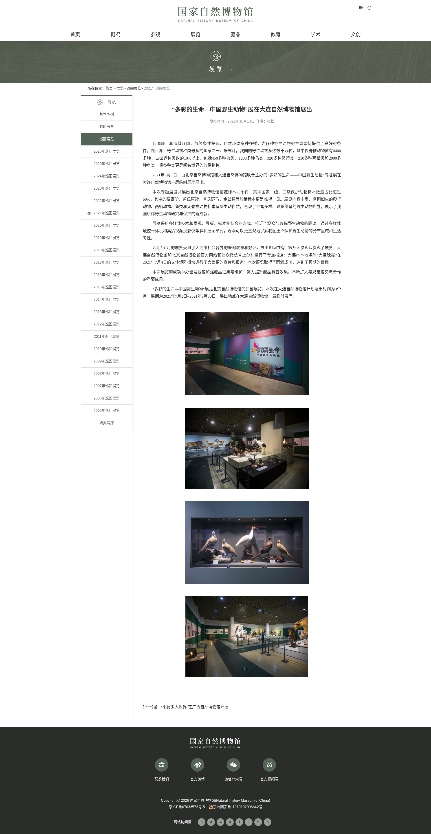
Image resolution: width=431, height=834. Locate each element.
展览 (195, 34)
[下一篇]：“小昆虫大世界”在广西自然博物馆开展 (186, 707)
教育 (276, 34)
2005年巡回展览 (107, 411)
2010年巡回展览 (107, 349)
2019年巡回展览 (107, 238)
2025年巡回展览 (107, 164)
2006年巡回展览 (107, 398)
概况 (115, 34)
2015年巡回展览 (107, 287)
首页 (75, 34)
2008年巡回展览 (107, 373)
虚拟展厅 (106, 423)
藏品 (235, 34)
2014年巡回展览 (107, 299)
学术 (316, 34)
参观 (155, 34)
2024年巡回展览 (107, 176)
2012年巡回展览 (107, 324)
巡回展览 (134, 88)
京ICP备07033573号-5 (187, 807)
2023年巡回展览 (107, 188)
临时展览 (106, 127)
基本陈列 (106, 114)
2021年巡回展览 (157, 88)
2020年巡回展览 (107, 225)
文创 (356, 34)
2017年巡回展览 (107, 262)
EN (361, 7)
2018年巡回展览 (107, 250)
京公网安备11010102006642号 (237, 807)
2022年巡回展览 (107, 201)
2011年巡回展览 (106, 336)
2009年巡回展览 (107, 361)
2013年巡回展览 (107, 312)
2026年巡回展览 (107, 151)
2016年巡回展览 (107, 275)
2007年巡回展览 (107, 386)
